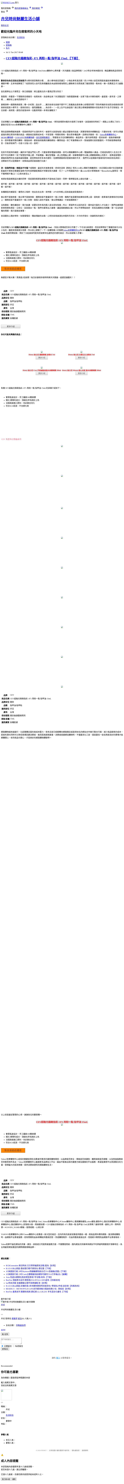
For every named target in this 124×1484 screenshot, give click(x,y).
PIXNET (44, 1450)
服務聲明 (85, 1450)
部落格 (9, 45)
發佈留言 (5, 1349)
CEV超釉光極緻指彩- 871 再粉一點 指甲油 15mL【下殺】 (43, 58)
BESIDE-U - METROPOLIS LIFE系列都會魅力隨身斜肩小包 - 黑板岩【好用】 (39, 1289)
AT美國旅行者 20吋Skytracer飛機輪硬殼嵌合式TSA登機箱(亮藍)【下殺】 (36, 1271)
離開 (14, 1479)
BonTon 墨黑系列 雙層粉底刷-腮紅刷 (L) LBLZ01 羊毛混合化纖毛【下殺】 (37, 1292)
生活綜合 (21, 37)
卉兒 (3, 1305)
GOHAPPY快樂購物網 (24, 137)
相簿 (8, 42)
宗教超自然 (21, 1325)
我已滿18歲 (6, 1479)
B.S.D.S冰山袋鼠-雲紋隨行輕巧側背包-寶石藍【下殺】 (29, 1268)
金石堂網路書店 (43, 137)
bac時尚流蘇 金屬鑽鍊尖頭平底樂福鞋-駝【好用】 (27, 1283)
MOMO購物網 (7, 137)
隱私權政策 (76, 1450)
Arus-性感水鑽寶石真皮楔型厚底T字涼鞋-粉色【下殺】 (29, 1277)
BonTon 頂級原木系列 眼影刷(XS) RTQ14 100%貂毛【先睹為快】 (33, 1280)
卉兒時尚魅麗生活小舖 (20, 19)
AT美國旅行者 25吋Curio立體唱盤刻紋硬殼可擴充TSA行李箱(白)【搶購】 (37, 1274)
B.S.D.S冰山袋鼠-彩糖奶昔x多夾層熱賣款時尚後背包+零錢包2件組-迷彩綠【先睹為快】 (43, 1286)
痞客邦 (14, 1319)
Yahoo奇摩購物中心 (108, 135)
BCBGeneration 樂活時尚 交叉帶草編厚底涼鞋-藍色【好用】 (31, 1266)
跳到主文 (5, 25)
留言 (20, 1319)
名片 (8, 48)
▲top (3, 1330)
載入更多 (5, 1334)
